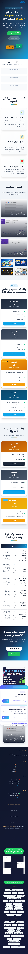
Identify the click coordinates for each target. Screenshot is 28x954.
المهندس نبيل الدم (11, 930)
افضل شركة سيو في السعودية (10, 927)
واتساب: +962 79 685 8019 (13, 793)
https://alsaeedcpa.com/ (17, 709)
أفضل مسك (6, 901)
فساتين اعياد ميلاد (9, 906)
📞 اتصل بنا (14, 769)
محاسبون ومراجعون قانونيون (17, 890)
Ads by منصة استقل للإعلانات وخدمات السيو (19, 723)
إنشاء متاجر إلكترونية (14, 822)
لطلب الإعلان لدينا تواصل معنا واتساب (14, 882)
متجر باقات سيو (6, 946)
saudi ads (14, 925)
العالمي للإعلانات (21, 927)
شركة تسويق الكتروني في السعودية (14, 898)
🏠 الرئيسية (14, 764)
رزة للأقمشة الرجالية (18, 909)
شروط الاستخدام (13, 828)
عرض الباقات (14, 38)
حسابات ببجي (18, 914)
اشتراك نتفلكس (21, 912)
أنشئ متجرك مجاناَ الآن (14, 648)
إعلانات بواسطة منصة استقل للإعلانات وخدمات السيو (15, 725)
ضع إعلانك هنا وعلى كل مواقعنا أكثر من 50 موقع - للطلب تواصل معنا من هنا (14, 851)
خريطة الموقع (7, 828)
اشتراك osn (6, 912)
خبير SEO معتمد (14, 810)
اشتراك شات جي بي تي (17, 903)
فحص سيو (9, 938)
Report (2, 687)
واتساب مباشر (13, 33)
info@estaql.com (13, 795)
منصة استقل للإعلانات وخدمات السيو (17, 946)
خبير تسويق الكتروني (18, 933)
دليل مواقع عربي (7, 925)
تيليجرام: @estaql (13, 797)
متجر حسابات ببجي (10, 914)
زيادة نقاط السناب (20, 895)
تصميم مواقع (7, 936)
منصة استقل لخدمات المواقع (14, 804)
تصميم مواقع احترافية (14, 816)
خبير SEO (13, 922)
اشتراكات (14, 892)
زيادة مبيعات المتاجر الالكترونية (9, 895)
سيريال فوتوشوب (20, 922)
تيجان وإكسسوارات (18, 906)
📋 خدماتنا (14, 767)
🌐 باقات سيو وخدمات (14, 786)
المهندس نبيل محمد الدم (20, 901)
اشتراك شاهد (20, 892)
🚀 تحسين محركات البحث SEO (14, 779)
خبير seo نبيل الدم (9, 933)
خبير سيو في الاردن (17, 938)
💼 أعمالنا (14, 771)
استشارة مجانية (14, 653)
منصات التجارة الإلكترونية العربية (17, 936)
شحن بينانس (13, 912)
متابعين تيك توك (7, 892)
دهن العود (11, 901)
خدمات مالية (8, 890)
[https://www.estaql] (14, 676)
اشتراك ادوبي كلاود (9, 909)
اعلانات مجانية (21, 925)
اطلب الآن (14, 323)
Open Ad (5, 701)
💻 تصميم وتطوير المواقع (14, 781)
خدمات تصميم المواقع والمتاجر (14, 944)
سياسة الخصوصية (20, 828)
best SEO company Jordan (14, 941)
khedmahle (22, 694)
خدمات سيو (7, 922)
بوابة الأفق (18, 930)
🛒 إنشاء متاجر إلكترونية (14, 783)
